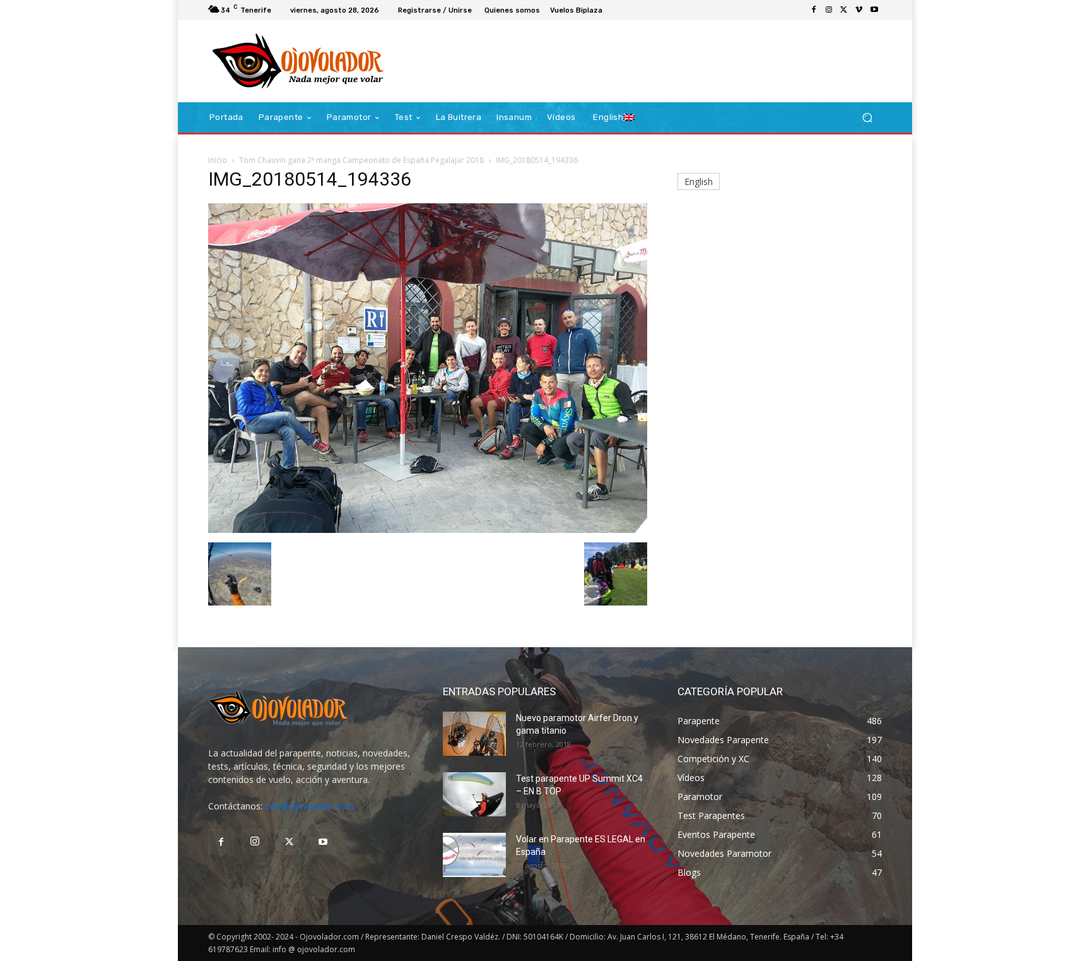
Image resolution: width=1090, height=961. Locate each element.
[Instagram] (828, 10)
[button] (867, 118)
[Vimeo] (859, 10)
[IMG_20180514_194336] (427, 529)
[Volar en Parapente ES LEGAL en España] (474, 855)
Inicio (217, 160)
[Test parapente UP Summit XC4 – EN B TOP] (474, 794)
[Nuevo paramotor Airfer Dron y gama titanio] (474, 734)
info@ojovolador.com (309, 806)
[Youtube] (874, 10)
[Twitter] (844, 10)
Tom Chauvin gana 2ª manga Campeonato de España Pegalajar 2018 (361, 160)
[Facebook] (813, 10)
